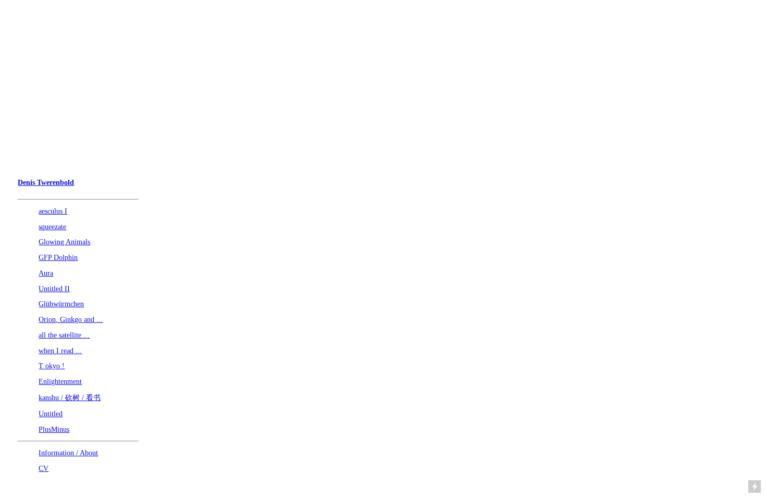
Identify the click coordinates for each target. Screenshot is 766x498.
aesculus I (53, 211)
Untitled (51, 414)
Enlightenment (60, 381)
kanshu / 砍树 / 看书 (70, 398)
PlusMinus (54, 429)
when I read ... (60, 351)
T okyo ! (52, 366)
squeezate (52, 227)
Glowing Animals (64, 242)
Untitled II (54, 289)
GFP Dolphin (58, 258)
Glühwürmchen (61, 304)
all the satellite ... (64, 335)
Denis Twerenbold (46, 182)
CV (43, 468)
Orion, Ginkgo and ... (71, 319)
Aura (46, 273)
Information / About (68, 453)
